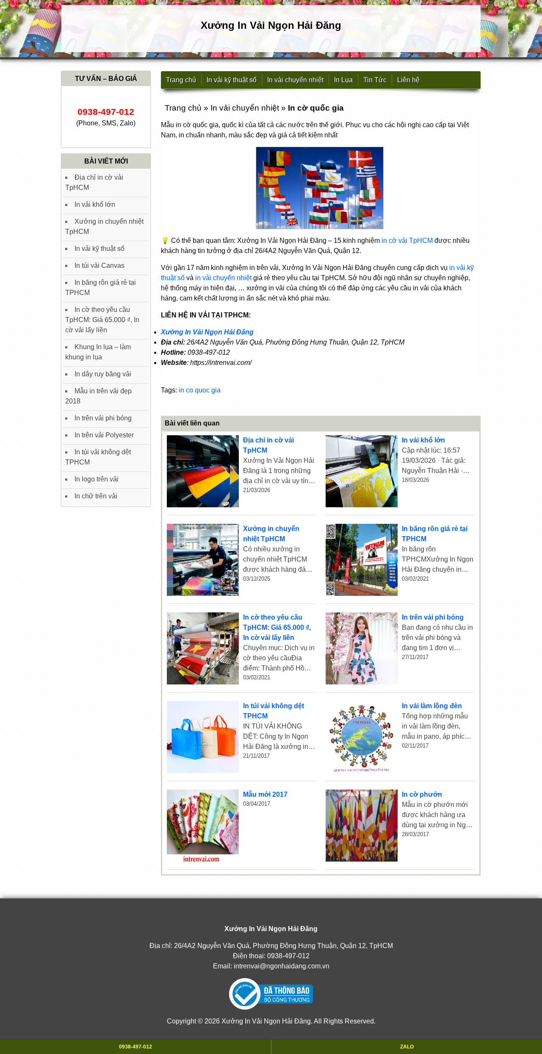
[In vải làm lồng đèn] (362, 737)
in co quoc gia (200, 390)
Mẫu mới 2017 (265, 794)
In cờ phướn (422, 794)
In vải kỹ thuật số (232, 79)
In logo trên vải (97, 479)
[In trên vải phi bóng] (362, 648)
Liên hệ (408, 79)
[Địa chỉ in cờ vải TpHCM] (203, 471)
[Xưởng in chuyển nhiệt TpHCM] (203, 560)
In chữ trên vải (96, 496)
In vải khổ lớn (423, 440)
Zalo (407, 1047)
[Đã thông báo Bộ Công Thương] (271, 994)
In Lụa (343, 79)
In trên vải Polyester (104, 435)
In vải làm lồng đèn (432, 705)
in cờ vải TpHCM (407, 240)
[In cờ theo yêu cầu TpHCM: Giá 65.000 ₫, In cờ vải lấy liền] (203, 648)
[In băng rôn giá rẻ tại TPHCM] (362, 560)
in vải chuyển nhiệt (223, 277)
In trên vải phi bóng (433, 617)
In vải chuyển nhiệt (295, 79)
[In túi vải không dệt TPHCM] (203, 737)
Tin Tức (375, 79)
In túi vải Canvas (99, 265)
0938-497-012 (288, 955)
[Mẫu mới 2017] (203, 826)
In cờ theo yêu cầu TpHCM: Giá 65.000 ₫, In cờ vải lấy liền (277, 627)
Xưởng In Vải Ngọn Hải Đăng (207, 332)
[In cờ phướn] (362, 826)
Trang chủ (181, 79)
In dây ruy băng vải (103, 374)
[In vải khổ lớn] (362, 471)
